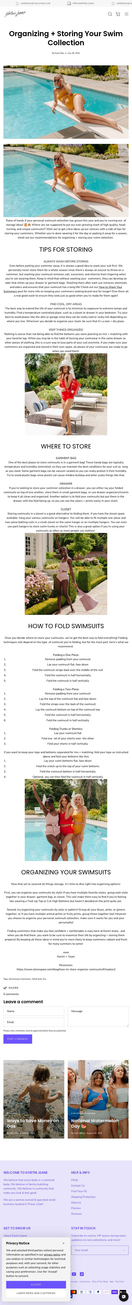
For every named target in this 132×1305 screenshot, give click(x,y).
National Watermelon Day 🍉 (95, 1123)
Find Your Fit (79, 1191)
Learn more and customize (36, 1293)
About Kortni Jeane (15, 1236)
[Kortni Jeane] (15, 14)
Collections (85, 1281)
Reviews (76, 1214)
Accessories (72, 1281)
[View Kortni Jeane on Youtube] (73, 1274)
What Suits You (39, 979)
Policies (76, 1208)
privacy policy (52, 1255)
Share (14, 987)
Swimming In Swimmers (20, 979)
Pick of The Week (100, 1281)
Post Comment (17, 1039)
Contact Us (78, 1186)
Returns (76, 1202)
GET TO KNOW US (17, 1228)
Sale (112, 1281)
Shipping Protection (83, 1197)
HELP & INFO (80, 1173)
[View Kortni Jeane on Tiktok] (81, 1274)
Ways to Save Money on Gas (33, 1123)
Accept (36, 1284)
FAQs (74, 1180)
